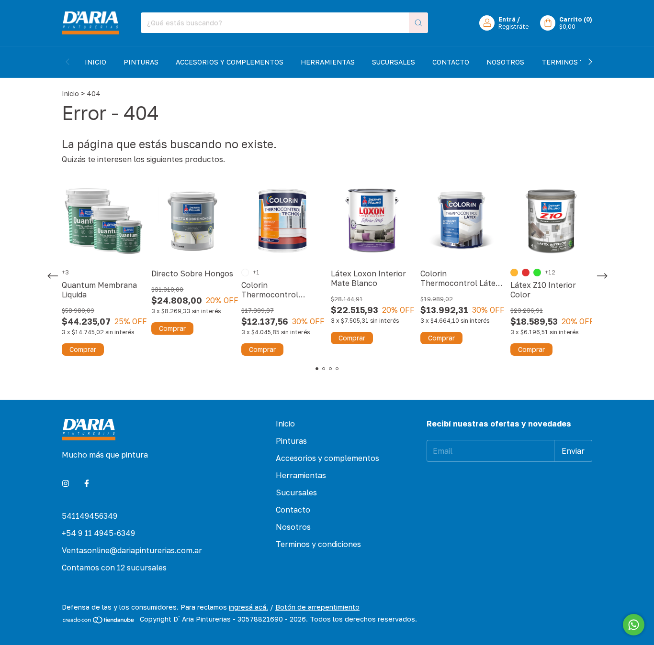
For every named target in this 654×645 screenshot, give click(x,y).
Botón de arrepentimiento (317, 607)
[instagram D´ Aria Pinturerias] (65, 483)
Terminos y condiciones (318, 544)
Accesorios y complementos (229, 62)
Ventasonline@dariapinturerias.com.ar (132, 550)
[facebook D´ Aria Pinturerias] (86, 483)
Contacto (450, 62)
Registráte (513, 26)
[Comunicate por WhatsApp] (633, 624)
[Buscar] (418, 22)
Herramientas (328, 62)
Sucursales (393, 62)
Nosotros (505, 62)
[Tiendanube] (99, 622)
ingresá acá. (248, 607)
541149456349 (89, 516)
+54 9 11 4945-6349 (98, 533)
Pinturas (141, 62)
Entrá (507, 19)
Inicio (95, 62)
